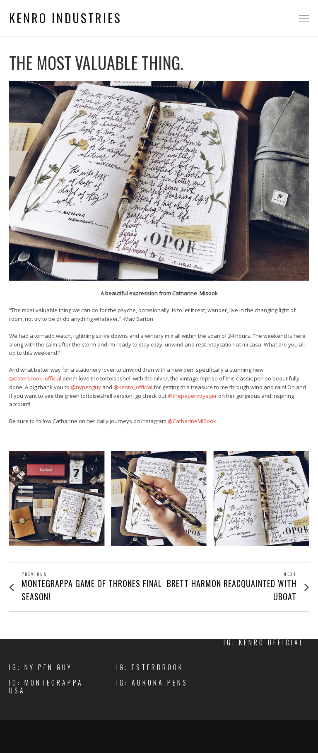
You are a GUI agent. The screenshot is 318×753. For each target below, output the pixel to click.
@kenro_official (132, 387)
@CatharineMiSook (192, 421)
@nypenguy (86, 387)
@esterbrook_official (35, 378)
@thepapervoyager (192, 395)
